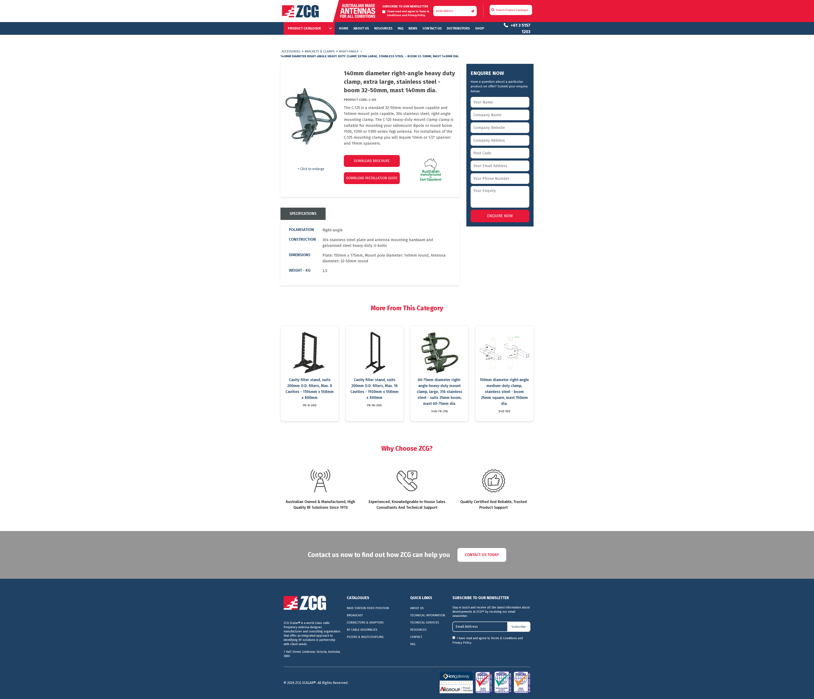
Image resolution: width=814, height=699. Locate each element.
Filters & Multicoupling (365, 637)
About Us (361, 28)
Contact (416, 637)
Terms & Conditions (504, 638)
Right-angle (348, 51)
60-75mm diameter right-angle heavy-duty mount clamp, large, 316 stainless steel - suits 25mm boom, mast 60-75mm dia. (439, 391)
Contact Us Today (482, 554)
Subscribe (519, 627)
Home (343, 28)
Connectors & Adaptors (365, 622)
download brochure (372, 161)
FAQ (400, 28)
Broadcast (355, 615)
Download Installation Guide (371, 178)
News (412, 28)
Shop (479, 28)
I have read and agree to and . (487, 640)
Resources (383, 28)
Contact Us (432, 28)
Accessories (291, 51)
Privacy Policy (416, 15)
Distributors (458, 28)
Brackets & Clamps (320, 51)
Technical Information (427, 615)
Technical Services (424, 622)
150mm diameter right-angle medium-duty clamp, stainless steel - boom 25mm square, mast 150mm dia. (504, 391)
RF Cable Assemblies (362, 630)
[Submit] (472, 11)
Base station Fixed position (368, 608)
